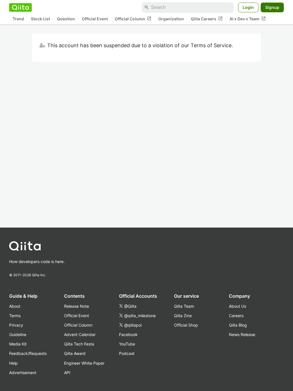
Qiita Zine (183, 315)
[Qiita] (20, 7)
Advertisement (22, 372)
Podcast (126, 353)
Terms (15, 315)
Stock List (40, 18)
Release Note (76, 306)
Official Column (133, 18)
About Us (237, 306)
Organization (171, 18)
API (67, 372)
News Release (242, 334)
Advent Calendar (80, 334)
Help (13, 363)
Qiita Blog (238, 325)
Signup (272, 7)
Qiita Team (184, 306)
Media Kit (18, 343)
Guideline (17, 334)
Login (248, 7)
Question (66, 18)
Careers (236, 315)
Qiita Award (75, 353)
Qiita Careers (207, 18)
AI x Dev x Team (247, 18)
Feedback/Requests (28, 353)
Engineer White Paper (84, 363)
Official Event (95, 18)
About (14, 306)
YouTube (127, 343)
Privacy (16, 325)
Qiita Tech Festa (79, 343)
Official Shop (186, 325)
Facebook (128, 334)
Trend (18, 18)
